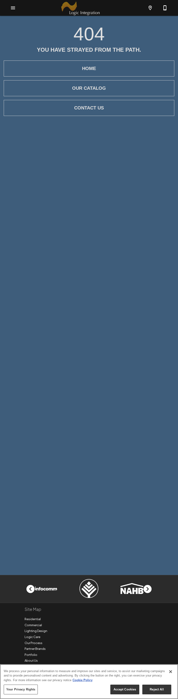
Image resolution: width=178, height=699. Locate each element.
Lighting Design (36, 631)
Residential (33, 619)
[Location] (150, 7)
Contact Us (89, 107)
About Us (31, 660)
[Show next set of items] (147, 589)
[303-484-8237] (165, 7)
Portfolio (31, 655)
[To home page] (80, 8)
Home (89, 68)
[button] (13, 7)
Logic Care (32, 637)
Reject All (157, 689)
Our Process (33, 643)
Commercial (33, 625)
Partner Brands (35, 649)
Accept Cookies (125, 689)
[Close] (170, 672)
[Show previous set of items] (30, 589)
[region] (89, 681)
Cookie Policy (82, 680)
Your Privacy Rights (20, 689)
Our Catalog (89, 88)
